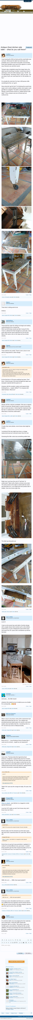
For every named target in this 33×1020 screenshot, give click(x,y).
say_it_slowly (9, 616)
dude (10, 297)
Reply (30, 294)
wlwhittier (11, 969)
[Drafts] (26, 942)
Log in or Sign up (27, 1)
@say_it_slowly (6, 803)
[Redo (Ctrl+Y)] (31, 942)
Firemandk (7, 297)
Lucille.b (8, 54)
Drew (10, 980)
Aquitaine (8, 735)
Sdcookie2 (11, 997)
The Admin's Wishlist (10, 1009)
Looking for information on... (14, 986)
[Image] (13, 942)
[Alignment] (20, 940)
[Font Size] (11, 940)
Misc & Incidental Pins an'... (14, 989)
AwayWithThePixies (13, 1001)
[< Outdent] (6, 942)
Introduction (11, 1000)
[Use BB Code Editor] (31, 940)
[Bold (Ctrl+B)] (2, 940)
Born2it (11, 315)
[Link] (15, 940)
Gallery (13, 10)
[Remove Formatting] (28, 940)
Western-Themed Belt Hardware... (15, 993)
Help (24, 1016)
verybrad (8, 399)
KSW (3, 611)
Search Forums (4, 12)
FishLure (8, 611)
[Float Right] (21, 942)
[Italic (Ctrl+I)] (4, 940)
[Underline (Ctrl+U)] (6, 940)
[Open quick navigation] (31, 1013)
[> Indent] (8, 942)
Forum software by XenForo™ (6, 1018)
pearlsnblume (9, 320)
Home (3, 10)
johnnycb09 (11, 394)
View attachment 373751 (7, 783)
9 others (14, 297)
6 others (12, 688)
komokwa (8, 693)
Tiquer (10, 976)
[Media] (15, 942)
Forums (8, 10)
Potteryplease (11, 983)
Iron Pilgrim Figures (12, 979)
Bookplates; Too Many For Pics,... (15, 968)
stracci (3, 297)
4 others (13, 611)
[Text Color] (9, 940)
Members (19, 10)
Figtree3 (8, 345)
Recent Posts (11, 12)
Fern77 (7, 915)
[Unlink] (17, 940)
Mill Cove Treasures (11, 713)
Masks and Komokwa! (13, 982)
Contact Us (20, 1016)
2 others (15, 315)
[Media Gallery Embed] (23, 942)
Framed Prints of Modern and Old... (15, 972)
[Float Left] (19, 942)
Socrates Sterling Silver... (13, 996)
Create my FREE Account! (16, 961)
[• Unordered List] (2, 942)
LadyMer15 (11, 987)
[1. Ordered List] (4, 942)
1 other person (17, 394)
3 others (15, 730)
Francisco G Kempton (12, 853)
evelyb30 (8, 752)
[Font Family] (13, 940)
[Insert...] (17, 942)
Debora (8, 302)
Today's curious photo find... (14, 975)
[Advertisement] (16, 29)
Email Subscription (28, 1016)
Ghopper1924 (6, 315)
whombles (11, 973)
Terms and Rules (29, 1018)
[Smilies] (11, 942)
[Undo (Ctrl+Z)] (29, 942)
